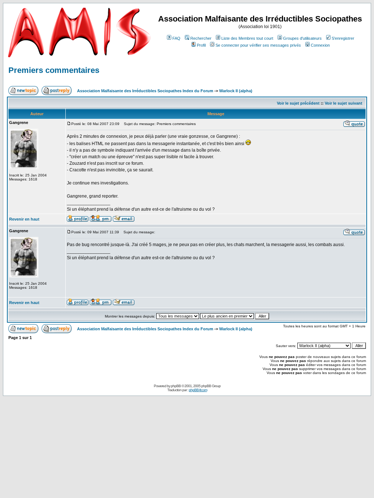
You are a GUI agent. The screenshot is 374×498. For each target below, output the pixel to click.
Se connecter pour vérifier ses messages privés (258, 45)
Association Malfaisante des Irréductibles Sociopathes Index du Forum (145, 91)
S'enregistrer (343, 38)
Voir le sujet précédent (298, 103)
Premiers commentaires (53, 70)
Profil (201, 45)
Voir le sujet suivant (343, 103)
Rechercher (200, 38)
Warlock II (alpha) (235, 91)
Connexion (320, 45)
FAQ (176, 38)
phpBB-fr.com (198, 390)
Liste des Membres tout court (247, 38)
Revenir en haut (24, 219)
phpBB (176, 386)
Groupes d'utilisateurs (302, 38)
